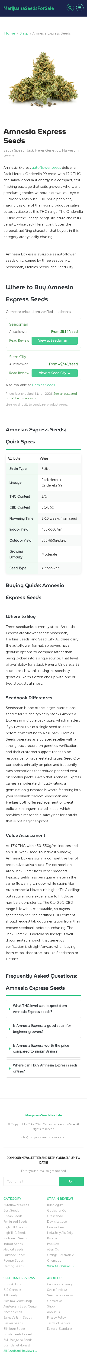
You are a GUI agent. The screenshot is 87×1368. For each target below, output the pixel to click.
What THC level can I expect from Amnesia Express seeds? (40, 1009)
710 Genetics (12, 1290)
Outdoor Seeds (14, 1255)
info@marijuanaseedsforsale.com (43, 1137)
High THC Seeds (14, 1232)
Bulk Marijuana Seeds (17, 1340)
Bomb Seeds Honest (17, 1334)
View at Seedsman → (54, 340)
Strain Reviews (57, 1290)
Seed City (17, 356)
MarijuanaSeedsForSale (28, 8)
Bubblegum (55, 1205)
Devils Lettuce (57, 1221)
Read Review (19, 340)
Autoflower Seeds (16, 1205)
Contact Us (54, 1301)
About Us (53, 1312)
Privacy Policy (56, 1317)
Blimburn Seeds (14, 1328)
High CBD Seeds (15, 1227)
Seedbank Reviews (60, 1295)
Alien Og (53, 1249)
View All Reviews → (60, 1266)
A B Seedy (10, 1295)
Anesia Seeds (12, 1312)
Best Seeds (11, 1210)
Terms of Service (59, 1323)
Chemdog (54, 1260)
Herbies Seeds (43, 385)
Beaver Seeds (13, 1323)
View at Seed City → (55, 373)
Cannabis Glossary (60, 1284)
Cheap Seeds (12, 1216)
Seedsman (18, 324)
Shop (24, 33)
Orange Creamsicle (60, 1255)
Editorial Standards (60, 1328)
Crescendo (55, 1216)
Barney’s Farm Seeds (17, 1317)
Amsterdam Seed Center (20, 1306)
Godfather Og (57, 1210)
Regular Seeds (13, 1260)
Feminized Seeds (15, 1221)
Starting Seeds (13, 1266)
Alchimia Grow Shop (17, 1301)
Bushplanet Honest (16, 1345)
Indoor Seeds (13, 1244)
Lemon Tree (55, 1227)
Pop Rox (53, 1244)
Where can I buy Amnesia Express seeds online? (45, 1068)
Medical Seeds (13, 1249)
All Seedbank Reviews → (20, 1351)
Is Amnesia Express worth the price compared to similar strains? (41, 1048)
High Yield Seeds (15, 1238)
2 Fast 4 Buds (12, 1284)
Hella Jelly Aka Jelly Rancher (60, 1235)
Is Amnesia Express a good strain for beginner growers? (42, 1029)
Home (9, 33)
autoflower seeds (46, 167)
